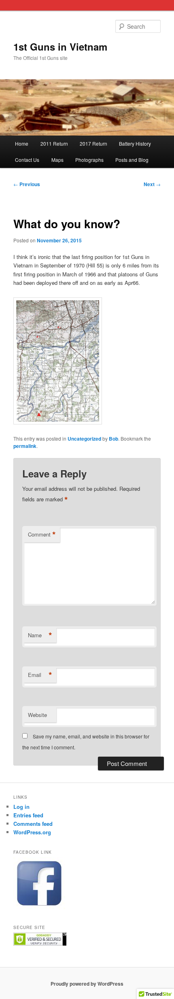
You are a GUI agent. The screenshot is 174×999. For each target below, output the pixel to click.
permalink (24, 446)
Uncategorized (84, 438)
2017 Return (93, 143)
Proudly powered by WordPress (87, 983)
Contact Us (27, 159)
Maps (57, 159)
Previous (26, 184)
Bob (113, 438)
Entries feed (28, 815)
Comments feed (33, 823)
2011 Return (54, 143)
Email (40, 674)
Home (21, 143)
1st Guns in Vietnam (60, 46)
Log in (21, 806)
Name (40, 635)
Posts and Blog (132, 159)
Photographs (89, 159)
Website (37, 715)
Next (152, 184)
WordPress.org (32, 832)
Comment (42, 534)
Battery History (135, 143)
